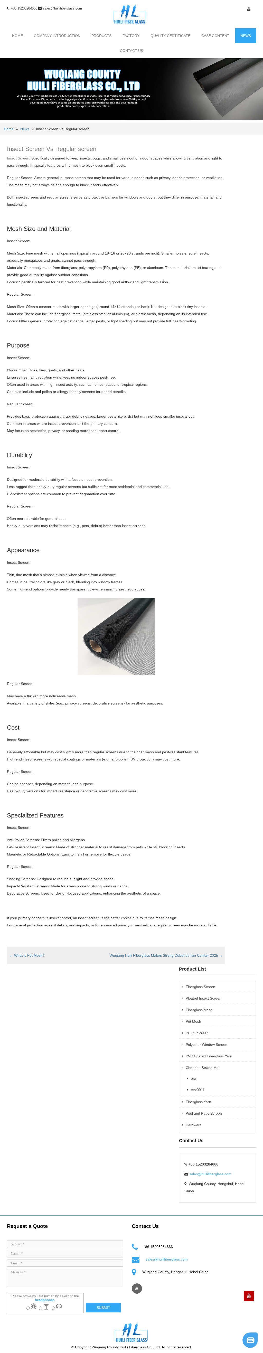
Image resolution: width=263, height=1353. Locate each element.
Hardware (194, 1125)
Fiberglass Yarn (198, 1102)
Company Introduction (57, 36)
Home (17, 36)
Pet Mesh (193, 1021)
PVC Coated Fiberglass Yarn (209, 1056)
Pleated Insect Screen (203, 998)
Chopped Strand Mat (203, 1068)
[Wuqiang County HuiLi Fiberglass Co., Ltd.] (130, 14)
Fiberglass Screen (200, 987)
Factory (131, 36)
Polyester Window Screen (206, 1044)
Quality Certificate (170, 36)
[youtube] (248, 9)
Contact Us (131, 51)
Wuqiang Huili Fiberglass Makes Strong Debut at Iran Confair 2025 (166, 955)
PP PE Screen (197, 1033)
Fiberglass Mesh (199, 1010)
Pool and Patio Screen (204, 1113)
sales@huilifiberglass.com (62, 8)
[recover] (250, 1340)
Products (101, 36)
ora (193, 1078)
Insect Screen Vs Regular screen (51, 148)
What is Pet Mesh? (27, 955)
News (245, 36)
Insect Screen (18, 158)
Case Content (215, 36)
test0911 (198, 1090)
